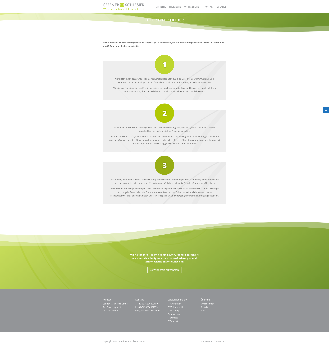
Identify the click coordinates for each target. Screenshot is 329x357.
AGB (202, 310)
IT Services (173, 317)
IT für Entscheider (176, 307)
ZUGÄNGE (221, 7)
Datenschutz (174, 314)
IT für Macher (174, 303)
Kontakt (204, 307)
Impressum (206, 341)
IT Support (173, 321)
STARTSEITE (161, 7)
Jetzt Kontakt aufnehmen (164, 270)
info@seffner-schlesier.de (147, 310)
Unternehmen (207, 303)
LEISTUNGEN (175, 7)
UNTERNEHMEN (191, 7)
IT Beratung (173, 310)
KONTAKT (209, 7)
